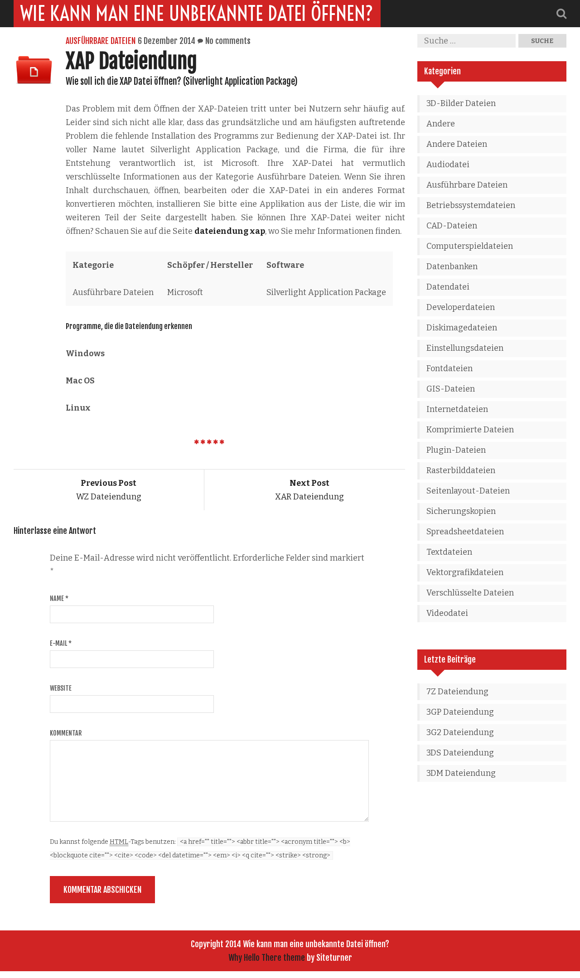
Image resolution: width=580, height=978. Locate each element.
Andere (440, 124)
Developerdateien (460, 307)
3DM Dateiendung (461, 773)
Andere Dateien (456, 144)
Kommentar (66, 733)
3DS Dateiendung (460, 753)
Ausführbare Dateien (100, 41)
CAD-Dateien (451, 226)
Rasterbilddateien (460, 470)
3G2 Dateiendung (460, 732)
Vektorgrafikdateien (464, 572)
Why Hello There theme (266, 958)
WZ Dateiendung (108, 490)
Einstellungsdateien (464, 348)
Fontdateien (449, 368)
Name (59, 598)
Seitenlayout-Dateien (468, 491)
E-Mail (61, 643)
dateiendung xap (229, 231)
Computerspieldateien (469, 246)
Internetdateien (457, 409)
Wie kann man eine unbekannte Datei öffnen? (197, 13)
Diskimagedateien (461, 328)
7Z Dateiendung (457, 692)
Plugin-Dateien (456, 450)
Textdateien (449, 552)
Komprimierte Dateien (470, 430)
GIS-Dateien (450, 389)
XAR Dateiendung (309, 490)
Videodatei (447, 613)
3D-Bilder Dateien (461, 103)
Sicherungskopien (461, 511)
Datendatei (447, 287)
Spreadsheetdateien (465, 532)
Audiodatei (447, 164)
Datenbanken (452, 266)
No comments (228, 41)
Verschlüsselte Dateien (470, 593)
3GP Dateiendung (460, 712)
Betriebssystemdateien (470, 205)
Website (61, 688)
